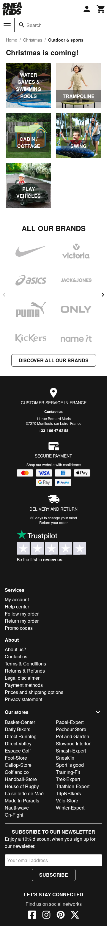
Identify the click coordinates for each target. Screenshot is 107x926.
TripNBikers (68, 793)
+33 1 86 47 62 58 (53, 430)
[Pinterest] (60, 915)
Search (34, 25)
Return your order (53, 522)
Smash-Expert (71, 750)
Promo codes (19, 627)
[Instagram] (46, 915)
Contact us (53, 411)
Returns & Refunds (25, 670)
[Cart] (101, 9)
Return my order (22, 620)
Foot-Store (16, 757)
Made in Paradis (22, 800)
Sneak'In (65, 757)
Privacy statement (23, 699)
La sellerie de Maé (24, 793)
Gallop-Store (18, 764)
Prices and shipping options (34, 692)
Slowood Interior (73, 743)
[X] (75, 915)
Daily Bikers (17, 729)
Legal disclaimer (22, 677)
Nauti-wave (17, 807)
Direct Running (21, 736)
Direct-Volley (18, 743)
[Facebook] (32, 915)
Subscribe (53, 874)
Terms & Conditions (25, 663)
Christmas (32, 40)
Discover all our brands (54, 360)
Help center (17, 606)
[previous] (4, 295)
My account (17, 599)
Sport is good (70, 764)
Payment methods (24, 685)
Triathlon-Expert (72, 786)
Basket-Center (20, 722)
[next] (103, 295)
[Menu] (7, 25)
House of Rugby (22, 786)
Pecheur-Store (71, 729)
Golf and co (17, 772)
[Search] (21, 25)
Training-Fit (68, 772)
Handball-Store (21, 779)
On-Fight (14, 814)
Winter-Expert (70, 807)
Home (11, 40)
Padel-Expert (70, 722)
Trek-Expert (68, 779)
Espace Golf (18, 750)
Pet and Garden (72, 736)
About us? (15, 649)
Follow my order (22, 613)
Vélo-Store (67, 800)
